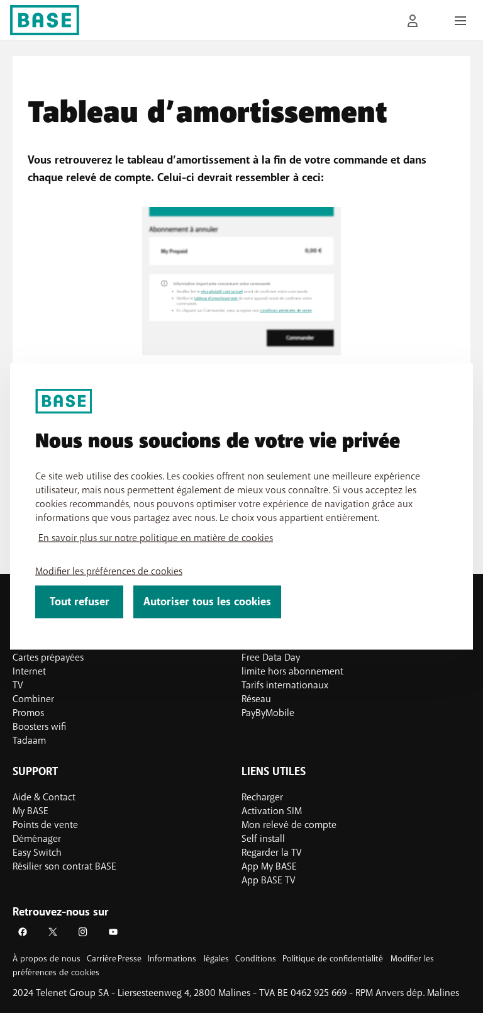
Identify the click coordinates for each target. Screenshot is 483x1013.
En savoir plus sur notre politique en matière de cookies (155, 538)
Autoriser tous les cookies (207, 602)
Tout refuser (79, 602)
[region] (241, 507)
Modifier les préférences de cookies (108, 571)
